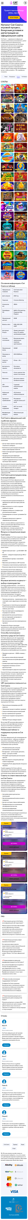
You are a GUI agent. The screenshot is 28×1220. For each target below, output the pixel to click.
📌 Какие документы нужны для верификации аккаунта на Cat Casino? (13, 961)
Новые (6, 76)
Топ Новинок (24, 76)
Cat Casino (6, 1144)
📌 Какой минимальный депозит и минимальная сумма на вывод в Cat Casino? (12, 997)
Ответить (6, 1045)
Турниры (15, 1144)
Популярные (12, 76)
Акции (22, 1144)
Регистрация (14, 17)
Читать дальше (14, 847)
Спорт (14, 1148)
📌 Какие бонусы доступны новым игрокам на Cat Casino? (12, 941)
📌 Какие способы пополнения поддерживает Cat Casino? (11, 980)
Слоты (18, 76)
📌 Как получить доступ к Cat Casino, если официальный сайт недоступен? (12, 922)
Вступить (14, 843)
